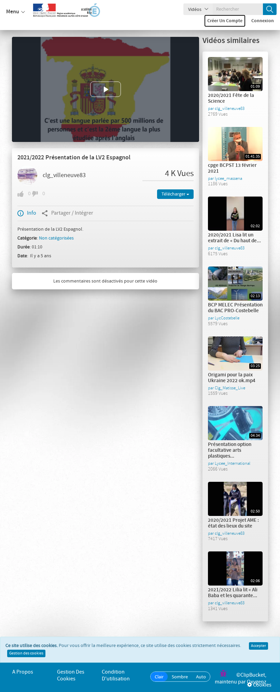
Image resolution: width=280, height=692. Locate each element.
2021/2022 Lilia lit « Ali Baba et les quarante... (232, 593)
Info (31, 213)
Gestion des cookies (26, 653)
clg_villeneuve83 (64, 175)
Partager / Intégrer (72, 213)
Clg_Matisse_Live (230, 388)
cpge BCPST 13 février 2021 (232, 168)
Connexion (262, 21)
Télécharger (174, 194)
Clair (159, 677)
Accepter (258, 646)
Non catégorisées (56, 238)
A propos (22, 672)
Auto (201, 677)
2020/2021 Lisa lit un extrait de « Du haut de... (234, 238)
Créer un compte (224, 21)
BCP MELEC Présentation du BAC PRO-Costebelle (235, 308)
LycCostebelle (227, 318)
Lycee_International (232, 463)
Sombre (180, 677)
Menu (12, 11)
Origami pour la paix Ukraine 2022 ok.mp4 (231, 378)
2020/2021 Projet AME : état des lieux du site (233, 523)
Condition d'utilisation (116, 675)
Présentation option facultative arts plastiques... (229, 450)
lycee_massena (228, 178)
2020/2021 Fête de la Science (231, 98)
